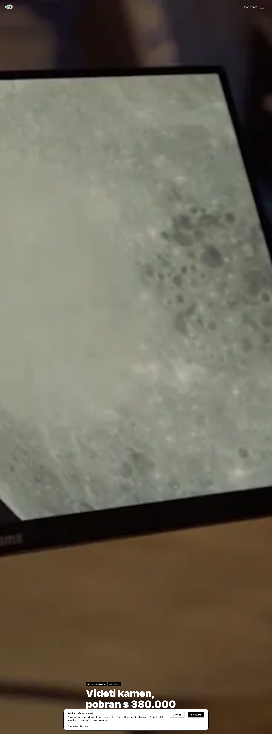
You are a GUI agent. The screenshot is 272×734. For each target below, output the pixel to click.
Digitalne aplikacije (96, 684)
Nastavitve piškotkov (78, 726)
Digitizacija (114, 684)
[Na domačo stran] (9, 7)
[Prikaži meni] (262, 7)
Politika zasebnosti (99, 720)
